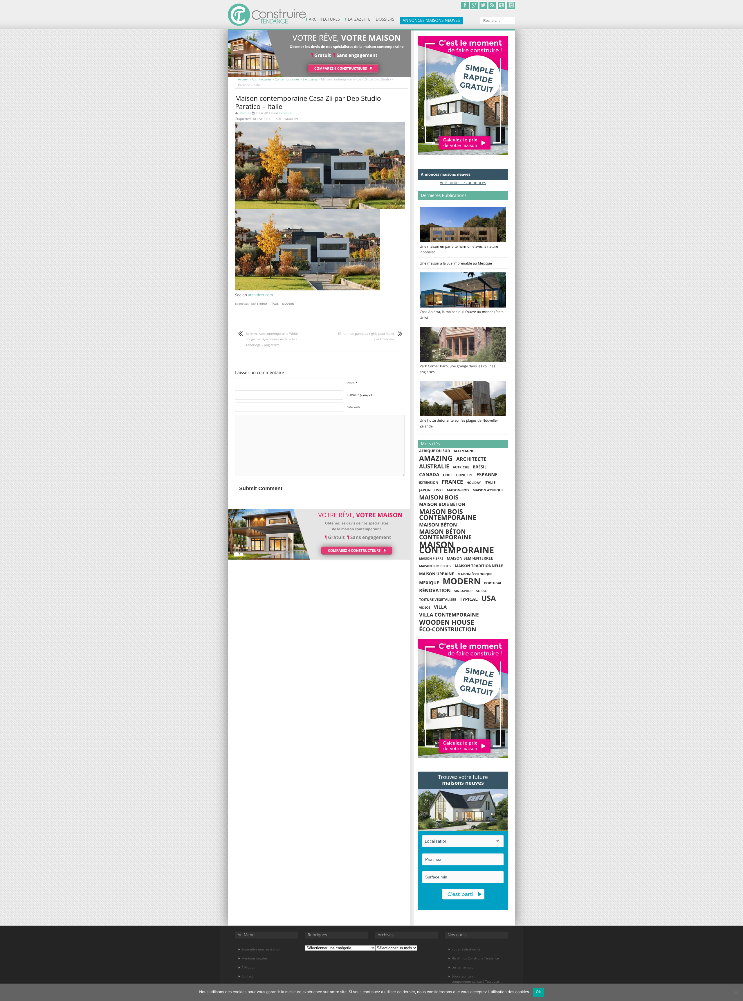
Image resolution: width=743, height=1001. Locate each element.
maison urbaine (436, 573)
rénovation (435, 590)
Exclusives (310, 79)
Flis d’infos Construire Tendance (475, 958)
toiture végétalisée (437, 599)
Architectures (326, 19)
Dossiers (389, 20)
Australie (434, 466)
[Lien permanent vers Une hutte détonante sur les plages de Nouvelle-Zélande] (463, 414)
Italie (277, 119)
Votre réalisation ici (466, 949)
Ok (538, 992)
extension (428, 483)
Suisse (481, 591)
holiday (474, 483)
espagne (486, 475)
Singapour (463, 591)
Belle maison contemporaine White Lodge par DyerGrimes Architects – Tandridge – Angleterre (272, 339)
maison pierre (431, 559)
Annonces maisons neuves (431, 20)
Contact (247, 976)
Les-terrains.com (464, 967)
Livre (438, 490)
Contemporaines (287, 79)
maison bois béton (442, 504)
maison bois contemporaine (447, 514)
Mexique (429, 583)
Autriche (461, 467)
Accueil (243, 79)
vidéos (424, 608)
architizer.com (260, 294)
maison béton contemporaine (445, 535)
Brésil (480, 467)
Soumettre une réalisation (260, 949)
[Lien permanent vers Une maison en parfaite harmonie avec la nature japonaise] (463, 240)
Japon (425, 490)
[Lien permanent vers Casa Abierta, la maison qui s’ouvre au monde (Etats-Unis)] (463, 306)
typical (469, 599)
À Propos (248, 967)
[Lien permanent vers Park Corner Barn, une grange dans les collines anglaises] (463, 360)
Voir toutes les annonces (463, 183)
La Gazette (357, 20)
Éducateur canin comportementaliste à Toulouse (475, 979)
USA (488, 598)
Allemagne (464, 451)
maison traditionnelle (479, 565)
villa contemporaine (449, 615)
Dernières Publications (443, 195)
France (452, 482)
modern (291, 119)
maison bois (438, 497)
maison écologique (475, 574)
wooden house (446, 622)
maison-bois (458, 490)
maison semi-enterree (470, 558)
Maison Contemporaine (456, 547)
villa (440, 607)
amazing (436, 458)
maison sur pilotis (435, 566)
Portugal (493, 583)
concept (464, 474)
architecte (471, 459)
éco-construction (447, 629)
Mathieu (245, 113)
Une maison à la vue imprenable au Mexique (456, 263)
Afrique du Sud (434, 450)
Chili (447, 474)
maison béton (438, 525)
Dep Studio (261, 119)
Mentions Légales (254, 958)
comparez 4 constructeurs (340, 68)
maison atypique (488, 490)
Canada (429, 475)
